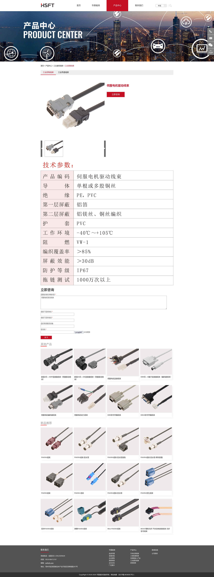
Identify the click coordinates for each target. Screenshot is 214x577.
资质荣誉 (112, 560)
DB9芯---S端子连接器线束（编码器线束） (156, 377)
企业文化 (112, 563)
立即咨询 (116, 94)
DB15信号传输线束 (148, 415)
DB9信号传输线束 (114, 415)
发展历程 (112, 556)
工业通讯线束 (58, 66)
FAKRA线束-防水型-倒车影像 (152, 457)
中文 (159, 6)
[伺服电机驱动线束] (73, 110)
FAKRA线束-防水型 (81, 457)
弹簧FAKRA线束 (80, 529)
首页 (42, 66)
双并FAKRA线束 (47, 529)
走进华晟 (112, 553)
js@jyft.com (49, 563)
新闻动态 (155, 550)
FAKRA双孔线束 (147, 493)
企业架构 (112, 558)
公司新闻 (155, 553)
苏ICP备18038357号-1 (126, 575)
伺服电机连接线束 (114, 379)
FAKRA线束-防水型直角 (117, 457)
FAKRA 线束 (79, 493)
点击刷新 (87, 332)
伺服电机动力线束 (81, 415)
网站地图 (114, 575)
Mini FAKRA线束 (114, 529)
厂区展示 (112, 565)
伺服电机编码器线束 (48, 415)
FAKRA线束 (45, 457)
